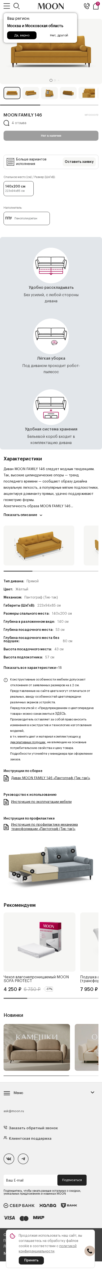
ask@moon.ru (14, 1111)
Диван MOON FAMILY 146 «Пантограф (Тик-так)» (50, 778)
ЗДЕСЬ (60, 713)
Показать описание (20, 515)
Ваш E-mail (14, 1180)
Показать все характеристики (33, 668)
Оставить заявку (79, 162)
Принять (31, 1260)
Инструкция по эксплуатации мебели (41, 802)
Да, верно (21, 35)
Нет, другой (59, 35)
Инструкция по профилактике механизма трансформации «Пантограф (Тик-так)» (44, 827)
